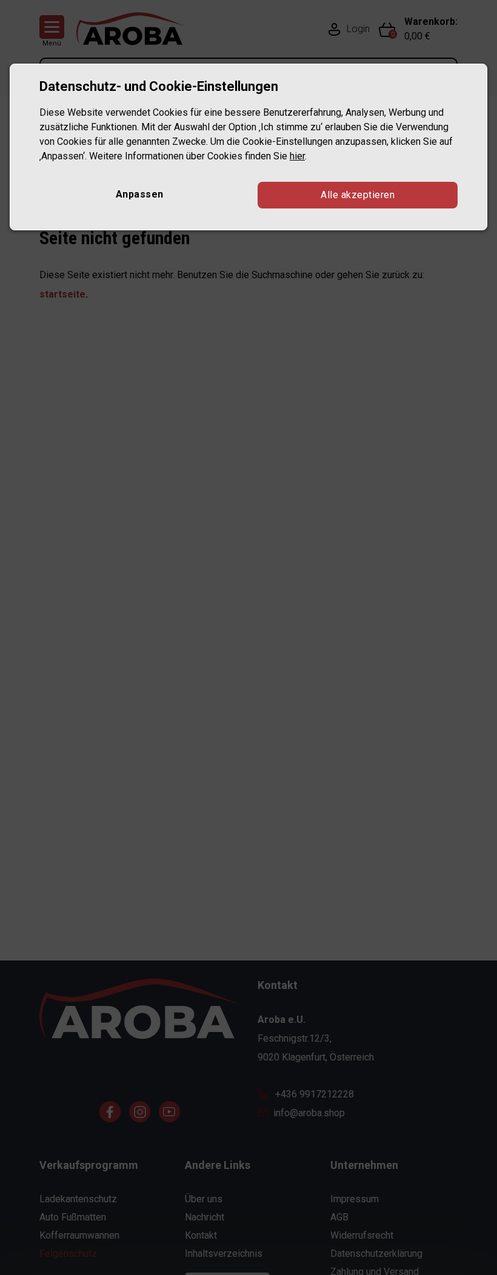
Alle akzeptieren (358, 195)
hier (297, 156)
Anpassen (140, 194)
